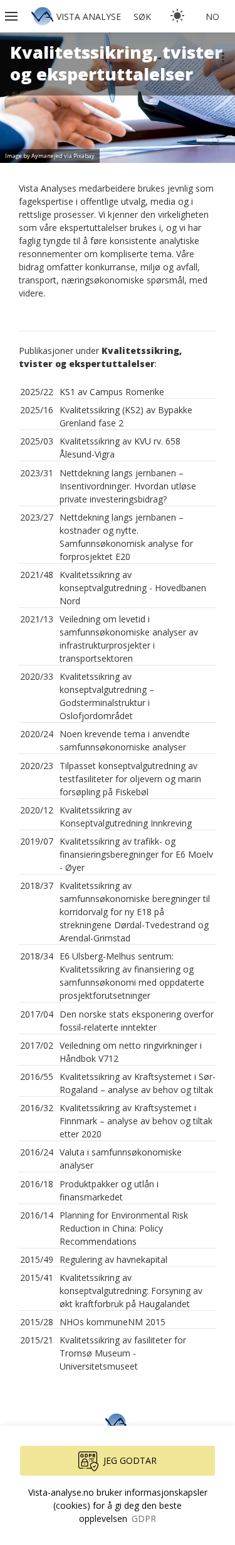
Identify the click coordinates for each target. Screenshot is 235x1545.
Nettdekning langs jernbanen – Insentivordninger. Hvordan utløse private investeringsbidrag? (128, 486)
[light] (177, 15)
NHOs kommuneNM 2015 (112, 1322)
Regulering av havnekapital (113, 1259)
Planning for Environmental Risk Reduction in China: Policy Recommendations (124, 1228)
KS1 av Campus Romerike (112, 392)
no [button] (212, 16)
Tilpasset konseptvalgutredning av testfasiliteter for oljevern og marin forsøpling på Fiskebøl (130, 779)
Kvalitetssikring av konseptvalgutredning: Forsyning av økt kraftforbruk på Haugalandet (131, 1291)
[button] (12, 16)
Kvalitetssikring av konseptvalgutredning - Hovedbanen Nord (133, 588)
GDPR (144, 1518)
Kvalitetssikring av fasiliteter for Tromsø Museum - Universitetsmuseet (123, 1353)
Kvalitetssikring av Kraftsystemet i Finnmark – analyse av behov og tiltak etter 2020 (136, 1121)
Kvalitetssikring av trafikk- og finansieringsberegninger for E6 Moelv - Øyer (136, 854)
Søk (142, 16)
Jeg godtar (130, 1460)
